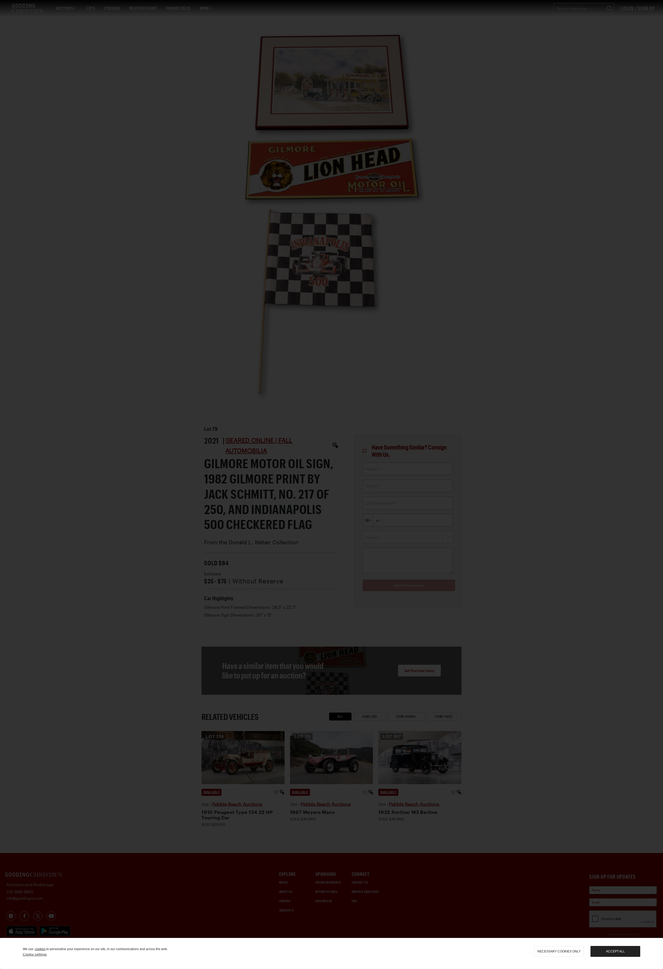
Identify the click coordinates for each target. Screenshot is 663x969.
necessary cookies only (559, 951)
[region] (331, 953)
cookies (40, 949)
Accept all (615, 951)
